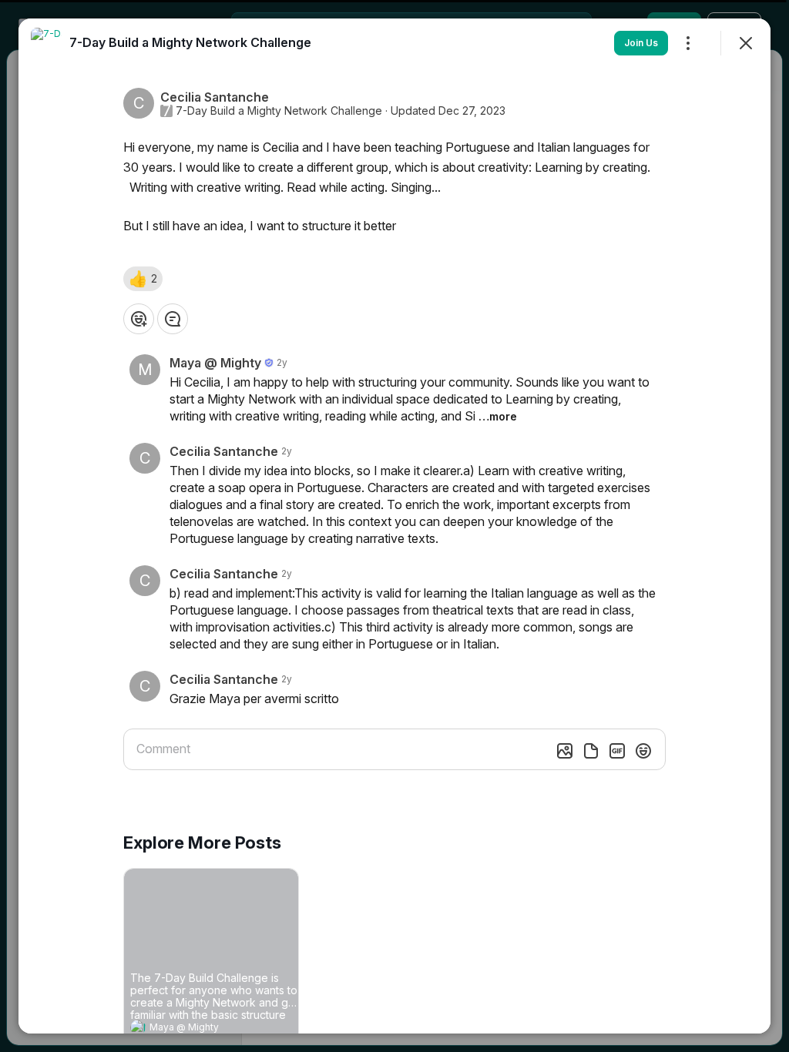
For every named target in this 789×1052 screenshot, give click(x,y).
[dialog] (394, 526)
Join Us (641, 43)
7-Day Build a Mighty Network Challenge (279, 111)
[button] (143, 278)
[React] (138, 318)
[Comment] (172, 318)
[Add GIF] (617, 751)
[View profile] (138, 1027)
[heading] (195, 1029)
